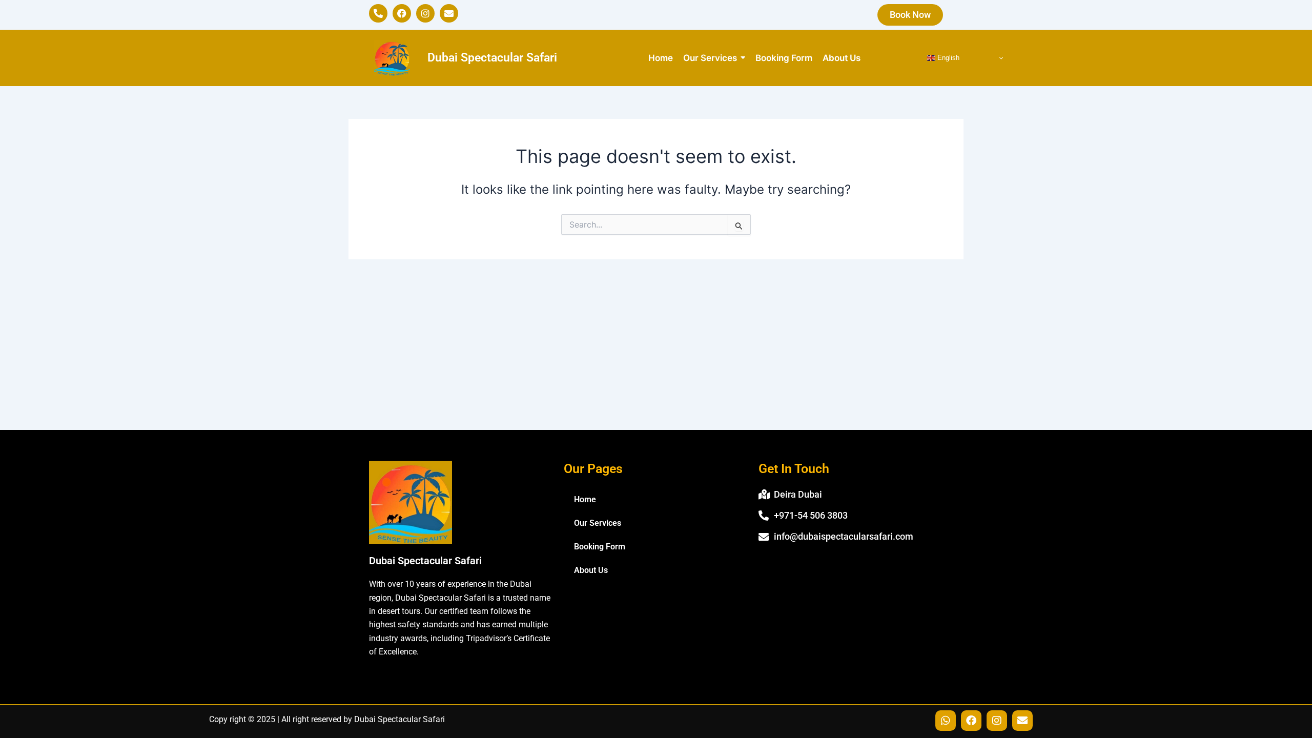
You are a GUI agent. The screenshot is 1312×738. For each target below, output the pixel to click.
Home (585, 499)
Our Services (597, 523)
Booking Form (599, 546)
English (947, 57)
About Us (591, 570)
